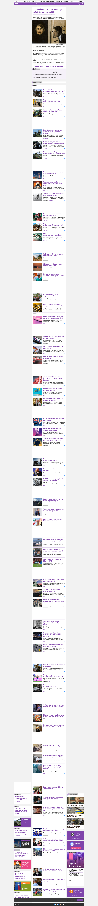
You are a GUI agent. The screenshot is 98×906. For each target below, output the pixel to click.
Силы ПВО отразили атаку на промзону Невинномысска (53, 357)
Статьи (38, 4)
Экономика (24, 883)
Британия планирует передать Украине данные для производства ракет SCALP (53, 317)
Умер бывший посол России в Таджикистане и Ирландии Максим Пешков (52, 622)
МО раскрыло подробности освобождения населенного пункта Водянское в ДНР (54, 224)
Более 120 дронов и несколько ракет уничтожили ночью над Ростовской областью (52, 131)
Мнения (43, 4)
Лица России (54, 4)
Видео (48, 4)
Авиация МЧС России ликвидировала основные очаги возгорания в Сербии (53, 540)
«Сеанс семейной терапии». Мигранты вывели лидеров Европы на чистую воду (22, 897)
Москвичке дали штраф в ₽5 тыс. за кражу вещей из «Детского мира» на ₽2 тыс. (53, 808)
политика (17, 828)
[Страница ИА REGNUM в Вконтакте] (58, 904)
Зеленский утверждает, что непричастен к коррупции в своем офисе (54, 880)
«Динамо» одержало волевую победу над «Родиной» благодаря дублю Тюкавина (54, 890)
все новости (17, 803)
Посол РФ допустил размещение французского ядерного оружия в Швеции (54, 305)
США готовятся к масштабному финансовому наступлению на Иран (52, 234)
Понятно (80, 900)
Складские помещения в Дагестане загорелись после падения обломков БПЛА (25, 864)
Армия (23, 840)
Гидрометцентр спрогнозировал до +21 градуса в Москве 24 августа (53, 295)
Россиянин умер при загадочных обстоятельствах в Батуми (51, 685)
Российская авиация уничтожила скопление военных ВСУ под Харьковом (21, 799)
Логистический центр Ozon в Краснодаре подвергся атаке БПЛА (53, 337)
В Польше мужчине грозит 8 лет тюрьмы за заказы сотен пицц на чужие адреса (53, 716)
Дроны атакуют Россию (29, 1)
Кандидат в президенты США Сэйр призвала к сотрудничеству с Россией (53, 550)
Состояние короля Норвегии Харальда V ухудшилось (53, 469)
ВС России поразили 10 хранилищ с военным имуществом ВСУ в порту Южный (26, 822)
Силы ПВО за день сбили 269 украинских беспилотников (54, 665)
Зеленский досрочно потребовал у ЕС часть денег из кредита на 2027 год (53, 439)
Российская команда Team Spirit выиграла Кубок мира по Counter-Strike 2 (54, 600)
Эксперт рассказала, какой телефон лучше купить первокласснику (53, 798)
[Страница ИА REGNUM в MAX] (55, 904)
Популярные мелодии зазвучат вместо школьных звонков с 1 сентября (53, 100)
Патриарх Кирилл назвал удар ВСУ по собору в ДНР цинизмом (53, 399)
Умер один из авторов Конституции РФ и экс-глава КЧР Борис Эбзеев (53, 510)
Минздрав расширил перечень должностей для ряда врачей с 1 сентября (54, 275)
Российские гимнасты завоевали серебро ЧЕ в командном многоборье (53, 829)
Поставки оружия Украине (49, 1)
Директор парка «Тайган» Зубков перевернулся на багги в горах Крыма (53, 746)
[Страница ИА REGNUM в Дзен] (63, 904)
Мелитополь (35, 14)
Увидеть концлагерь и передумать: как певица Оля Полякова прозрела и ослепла (21, 811)
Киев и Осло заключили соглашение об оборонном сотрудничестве (53, 459)
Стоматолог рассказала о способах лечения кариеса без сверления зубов (53, 840)
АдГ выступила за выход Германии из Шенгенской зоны (53, 347)
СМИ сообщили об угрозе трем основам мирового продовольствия (53, 255)
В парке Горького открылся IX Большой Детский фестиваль (53, 788)
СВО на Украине (39, 1)
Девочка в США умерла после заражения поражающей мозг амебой (53, 194)
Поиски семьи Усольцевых (62, 1)
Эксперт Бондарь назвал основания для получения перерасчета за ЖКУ (53, 756)
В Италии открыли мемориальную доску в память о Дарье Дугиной (54, 850)
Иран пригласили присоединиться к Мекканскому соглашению (52, 520)
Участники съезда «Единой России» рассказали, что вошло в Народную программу (52, 634)
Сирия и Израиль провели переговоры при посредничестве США (53, 214)
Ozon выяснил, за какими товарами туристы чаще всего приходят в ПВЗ (25, 887)
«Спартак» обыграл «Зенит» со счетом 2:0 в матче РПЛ (53, 560)
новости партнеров (37, 82)
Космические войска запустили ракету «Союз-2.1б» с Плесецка (26, 844)
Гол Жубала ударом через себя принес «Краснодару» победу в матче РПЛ (53, 675)
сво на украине (72, 852)
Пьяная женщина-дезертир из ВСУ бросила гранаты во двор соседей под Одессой (53, 766)
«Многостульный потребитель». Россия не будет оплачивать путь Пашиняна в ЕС (21, 854)
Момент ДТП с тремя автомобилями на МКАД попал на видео (53, 645)
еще (82, 885)
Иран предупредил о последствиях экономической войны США (52, 429)
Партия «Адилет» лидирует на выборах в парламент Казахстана (53, 389)
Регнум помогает (64, 4)
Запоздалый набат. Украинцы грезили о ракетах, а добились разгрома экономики (20, 875)
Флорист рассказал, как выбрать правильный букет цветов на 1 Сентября (53, 870)
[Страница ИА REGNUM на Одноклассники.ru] (60, 904)
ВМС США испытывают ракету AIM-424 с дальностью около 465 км (53, 479)
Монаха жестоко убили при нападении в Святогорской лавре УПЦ (53, 580)
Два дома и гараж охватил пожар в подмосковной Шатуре (52, 590)
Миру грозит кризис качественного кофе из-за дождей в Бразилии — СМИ (53, 726)
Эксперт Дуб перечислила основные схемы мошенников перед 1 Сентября (53, 706)
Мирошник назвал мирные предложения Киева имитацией (53, 419)
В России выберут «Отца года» (38, 75)
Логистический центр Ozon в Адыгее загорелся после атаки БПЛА (45, 77)
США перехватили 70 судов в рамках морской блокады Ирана (52, 265)
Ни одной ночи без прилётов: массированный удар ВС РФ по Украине (75, 864)
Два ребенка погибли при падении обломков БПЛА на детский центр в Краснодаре (52, 378)
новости (35, 85)
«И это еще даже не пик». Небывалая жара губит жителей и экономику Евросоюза (21, 833)
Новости (32, 4)
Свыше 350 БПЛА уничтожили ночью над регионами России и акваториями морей (53, 90)
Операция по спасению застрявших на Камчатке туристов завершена (53, 500)
